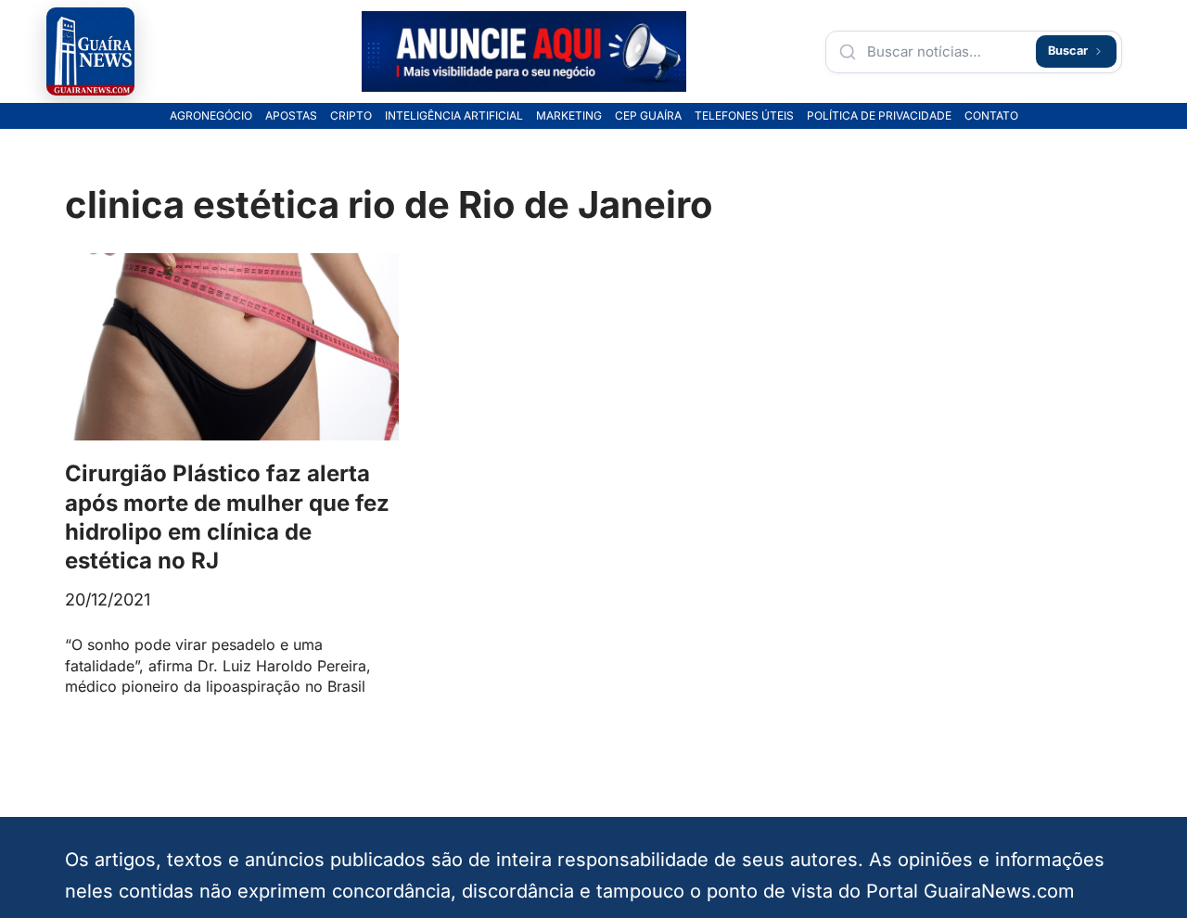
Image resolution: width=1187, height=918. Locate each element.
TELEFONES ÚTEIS (744, 115)
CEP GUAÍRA (648, 115)
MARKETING (569, 115)
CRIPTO (351, 115)
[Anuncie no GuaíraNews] (524, 52)
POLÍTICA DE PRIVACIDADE (879, 115)
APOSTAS (291, 115)
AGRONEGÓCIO (211, 115)
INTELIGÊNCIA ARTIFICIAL (454, 115)
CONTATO (991, 115)
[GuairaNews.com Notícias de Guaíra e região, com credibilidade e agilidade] (90, 51)
